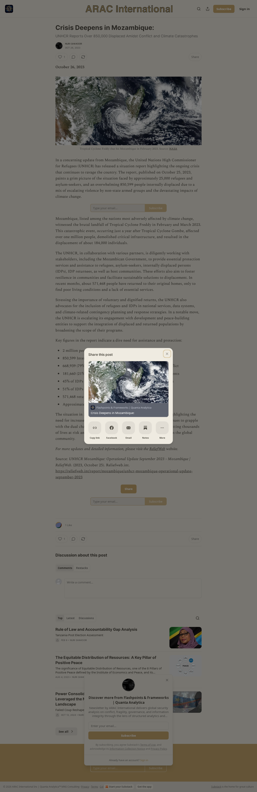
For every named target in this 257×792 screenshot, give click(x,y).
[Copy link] (94, 427)
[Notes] (145, 427)
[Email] (128, 427)
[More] (162, 427)
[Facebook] (111, 427)
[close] (167, 354)
